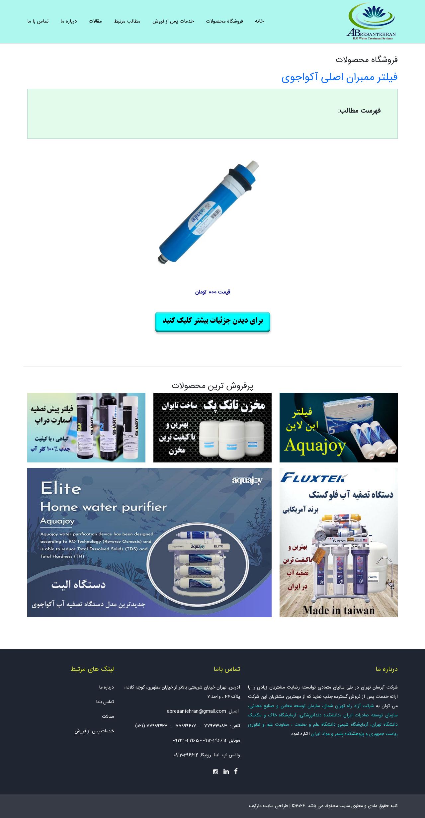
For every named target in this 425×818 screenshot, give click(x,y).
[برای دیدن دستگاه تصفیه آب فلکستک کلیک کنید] (339, 542)
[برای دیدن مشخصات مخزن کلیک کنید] (212, 427)
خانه (259, 21)
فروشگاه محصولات (224, 21)
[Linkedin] (226, 771)
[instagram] (215, 771)
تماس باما (105, 702)
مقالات (95, 21)
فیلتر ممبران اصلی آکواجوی (340, 77)
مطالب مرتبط (127, 21)
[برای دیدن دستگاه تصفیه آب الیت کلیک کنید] (149, 542)
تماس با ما (37, 21)
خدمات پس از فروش (173, 21)
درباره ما (68, 21)
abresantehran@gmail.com (196, 711)
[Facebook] (236, 771)
